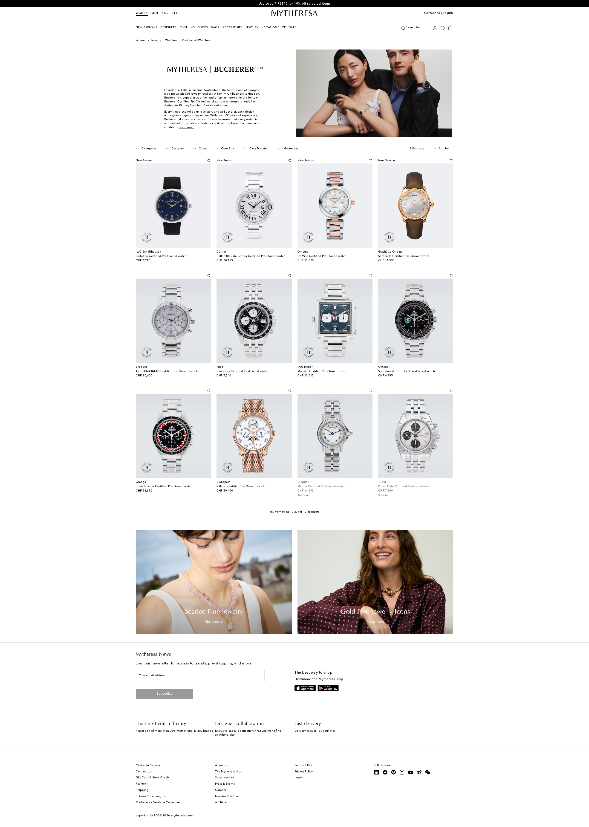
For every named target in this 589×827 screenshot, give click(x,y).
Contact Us (143, 771)
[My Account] (435, 27)
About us (221, 765)
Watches (171, 40)
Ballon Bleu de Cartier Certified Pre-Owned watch (251, 256)
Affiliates (221, 802)
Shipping (142, 790)
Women (142, 13)
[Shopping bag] (450, 27)
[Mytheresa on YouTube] (410, 772)
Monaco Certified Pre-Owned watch (322, 371)
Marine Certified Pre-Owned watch (321, 486)
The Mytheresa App (229, 771)
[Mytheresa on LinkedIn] (376, 772)
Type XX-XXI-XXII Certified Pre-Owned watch (167, 371)
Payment (142, 784)
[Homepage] (294, 13)
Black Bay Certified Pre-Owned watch (242, 371)
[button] (403, 28)
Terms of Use (303, 765)
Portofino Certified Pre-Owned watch (161, 256)
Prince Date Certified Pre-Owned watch (405, 486)
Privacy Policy (303, 771)
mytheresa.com (182, 815)
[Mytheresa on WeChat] (427, 772)
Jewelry (156, 40)
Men (154, 13)
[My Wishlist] (442, 27)
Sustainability (224, 777)
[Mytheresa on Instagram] (402, 772)
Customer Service (148, 765)
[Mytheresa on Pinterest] (393, 772)
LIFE (175, 13)
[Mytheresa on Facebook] (385, 772)
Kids (165, 13)
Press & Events (225, 784)
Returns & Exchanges (150, 796)
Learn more (186, 127)
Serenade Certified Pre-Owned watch (404, 256)
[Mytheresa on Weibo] (419, 772)
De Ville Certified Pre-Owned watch (321, 256)
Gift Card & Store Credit (152, 777)
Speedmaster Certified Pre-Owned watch (406, 371)
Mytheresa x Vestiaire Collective (158, 802)
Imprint (299, 777)
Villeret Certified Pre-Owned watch (241, 486)
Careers (220, 790)
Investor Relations (227, 796)
